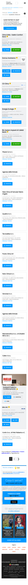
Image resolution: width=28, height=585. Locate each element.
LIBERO (4, 566)
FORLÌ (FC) (19, 360)
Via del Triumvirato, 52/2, (9, 258)
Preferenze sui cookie (12, 572)
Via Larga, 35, (5, 176)
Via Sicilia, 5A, (5, 63)
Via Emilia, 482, (6, 42)
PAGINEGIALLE (13, 566)
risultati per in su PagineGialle (14, 472)
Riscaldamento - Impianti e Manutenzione (10, 134)
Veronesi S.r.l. (7, 294)
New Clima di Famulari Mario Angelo (12, 193)
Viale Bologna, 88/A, (7, 360)
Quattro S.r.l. (7, 214)
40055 (15, 156)
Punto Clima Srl (7, 254)
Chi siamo (5, 571)
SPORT (9, 547)
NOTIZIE (4, 547)
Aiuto (19, 572)
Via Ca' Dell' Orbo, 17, (8, 156)
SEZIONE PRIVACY (22, 562)
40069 (13, 218)
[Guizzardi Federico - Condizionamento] (7, 379)
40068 (11, 42)
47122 (14, 360)
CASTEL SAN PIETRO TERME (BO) (13, 64)
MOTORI (14, 547)
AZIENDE (23, 549)
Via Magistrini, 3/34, (7, 436)
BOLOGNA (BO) (17, 176)
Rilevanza (10, 12)
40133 (18, 238)
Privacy (16, 571)
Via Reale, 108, (6, 136)
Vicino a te (17, 14)
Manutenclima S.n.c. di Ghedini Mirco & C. (13, 335)
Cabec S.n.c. (6, 356)
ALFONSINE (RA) (17, 136)
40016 (12, 298)
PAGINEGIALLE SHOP (21, 566)
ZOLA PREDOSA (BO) (20, 218)
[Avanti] (17, 459)
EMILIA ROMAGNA (14, 43)
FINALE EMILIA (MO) (19, 340)
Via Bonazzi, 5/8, (6, 412)
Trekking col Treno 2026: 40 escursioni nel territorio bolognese (8, 532)
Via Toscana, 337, (7, 218)
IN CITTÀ (11, 549)
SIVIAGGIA (6, 569)
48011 (11, 136)
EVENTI (14, 551)
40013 (12, 412)
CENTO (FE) (5, 90)
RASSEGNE (8, 527)
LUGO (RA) (16, 114)
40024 (19, 63)
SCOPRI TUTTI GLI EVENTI (14, 540)
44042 (21, 89)
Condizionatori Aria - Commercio (8, 60)
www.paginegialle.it (18, 468)
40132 (17, 258)
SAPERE (24, 547)
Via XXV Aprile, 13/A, (7, 198)
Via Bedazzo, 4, (6, 114)
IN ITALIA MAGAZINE (6, 562)
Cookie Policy (21, 571)
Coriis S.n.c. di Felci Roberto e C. (13, 432)
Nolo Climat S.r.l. (8, 274)
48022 (11, 114)
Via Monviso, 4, (6, 340)
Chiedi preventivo (10, 28)
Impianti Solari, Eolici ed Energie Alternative (11, 86)
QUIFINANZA (11, 569)
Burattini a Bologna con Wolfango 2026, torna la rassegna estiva (20, 532)
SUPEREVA (22, 569)
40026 (18, 318)
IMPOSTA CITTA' (14, 562)
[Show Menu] (25, 3)
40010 (12, 278)
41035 (11, 340)
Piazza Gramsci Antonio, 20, (9, 318)
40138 (11, 176)
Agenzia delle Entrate (9, 172)
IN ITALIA (17, 549)
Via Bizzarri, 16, (6, 278)
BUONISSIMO (16, 569)
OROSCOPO (4, 549)
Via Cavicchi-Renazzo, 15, (8, 89)
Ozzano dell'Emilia (9, 3)
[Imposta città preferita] (3, 3)
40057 (14, 198)
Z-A (16, 12)
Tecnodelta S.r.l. (8, 234)
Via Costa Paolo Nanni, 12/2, (9, 238)
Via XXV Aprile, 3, (6, 298)
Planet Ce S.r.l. (7, 152)
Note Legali (11, 571)
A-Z (14, 12)
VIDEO (19, 547)
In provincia (11, 14)
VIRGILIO (8, 566)
